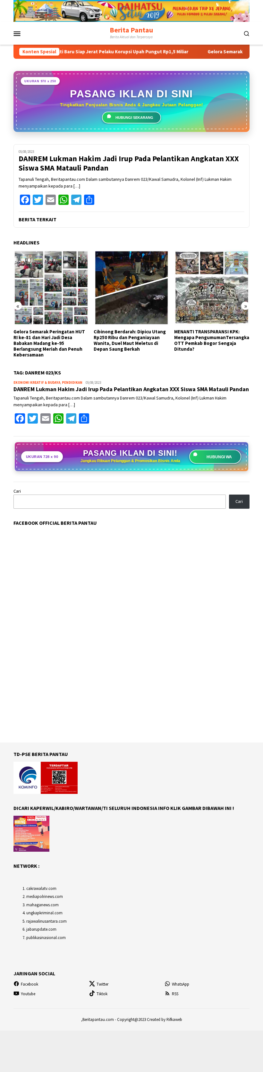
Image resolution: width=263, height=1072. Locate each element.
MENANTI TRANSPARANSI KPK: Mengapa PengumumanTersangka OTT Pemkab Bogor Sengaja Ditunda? (211, 340)
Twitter (102, 984)
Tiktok (102, 994)
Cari (17, 491)
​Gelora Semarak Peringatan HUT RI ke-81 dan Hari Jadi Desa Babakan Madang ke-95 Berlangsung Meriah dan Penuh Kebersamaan (49, 343)
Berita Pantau (131, 29)
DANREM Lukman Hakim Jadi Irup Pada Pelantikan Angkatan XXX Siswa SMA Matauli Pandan (129, 163)
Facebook (29, 984)
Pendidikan (72, 382)
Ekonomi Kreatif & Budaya (36, 382)
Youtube (28, 994)
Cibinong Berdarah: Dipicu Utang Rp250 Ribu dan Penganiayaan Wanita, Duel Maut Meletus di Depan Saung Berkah (130, 340)
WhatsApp (180, 984)
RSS (175, 994)
